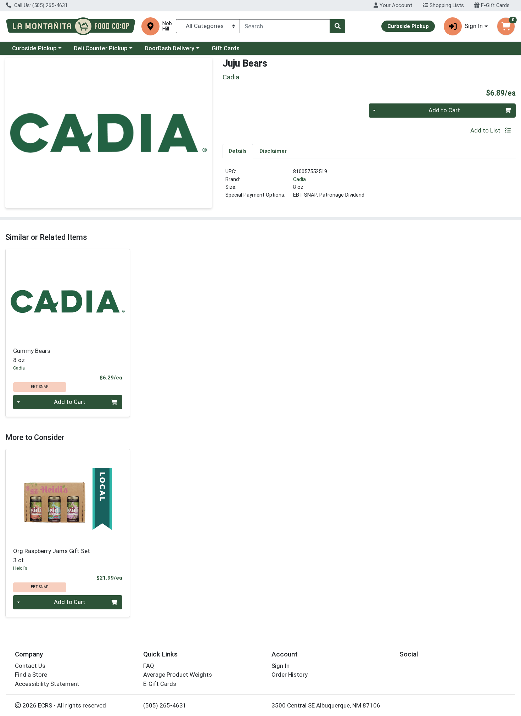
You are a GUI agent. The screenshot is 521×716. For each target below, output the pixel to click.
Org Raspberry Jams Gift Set (51, 555)
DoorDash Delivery (169, 48)
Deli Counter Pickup (101, 48)
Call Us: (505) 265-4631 (40, 5)
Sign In (280, 665)
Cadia (299, 179)
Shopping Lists (446, 5)
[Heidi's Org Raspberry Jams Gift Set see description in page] (68, 494)
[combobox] (285, 26)
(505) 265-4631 (164, 705)
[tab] (238, 151)
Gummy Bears (31, 355)
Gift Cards (226, 48)
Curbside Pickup (34, 48)
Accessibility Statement (47, 683)
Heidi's (20, 568)
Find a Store (31, 674)
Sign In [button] (474, 25)
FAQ (148, 665)
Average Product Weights (177, 674)
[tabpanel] (369, 186)
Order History (289, 674)
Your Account (395, 5)
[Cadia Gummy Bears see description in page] (68, 294)
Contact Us (30, 665)
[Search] (337, 26)
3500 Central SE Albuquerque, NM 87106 (325, 705)
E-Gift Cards (495, 5)
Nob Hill (167, 26)
